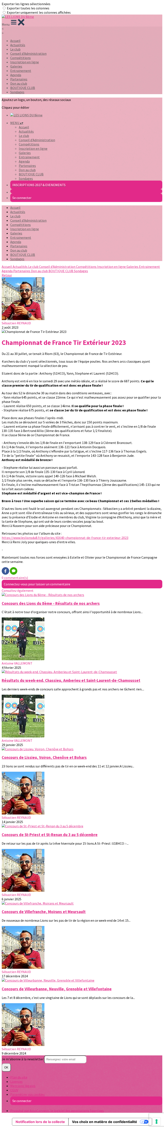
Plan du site (18, 1077)
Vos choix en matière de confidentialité (104, 1122)
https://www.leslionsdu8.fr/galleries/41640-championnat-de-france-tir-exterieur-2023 (65, 538)
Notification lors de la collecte (40, 1122)
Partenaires (18, 79)
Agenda (15, 75)
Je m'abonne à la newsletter (23, 1059)
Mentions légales (22, 1086)
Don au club (18, 83)
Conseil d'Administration (28, 53)
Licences (16, 1081)
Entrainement (20, 70)
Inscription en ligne (24, 62)
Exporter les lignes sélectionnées (26, 4)
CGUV (14, 1090)
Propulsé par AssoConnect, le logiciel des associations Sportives (57, 1110)
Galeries (16, 66)
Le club (15, 49)
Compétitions (20, 58)
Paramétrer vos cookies (27, 1094)
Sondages (17, 92)
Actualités (17, 45)
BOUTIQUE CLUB (22, 88)
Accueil (15, 41)
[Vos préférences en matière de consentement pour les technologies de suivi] (156, 1121)
